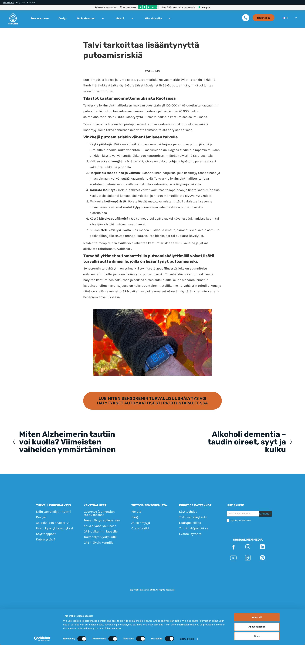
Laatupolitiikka (190, 523)
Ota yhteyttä (153, 18)
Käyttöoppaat (46, 534)
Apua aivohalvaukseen (100, 526)
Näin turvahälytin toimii (53, 511)
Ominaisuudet (86, 18)
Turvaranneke (40, 18)
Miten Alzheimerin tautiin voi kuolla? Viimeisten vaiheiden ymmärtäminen (67, 441)
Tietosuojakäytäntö (193, 517)
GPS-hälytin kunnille (98, 542)
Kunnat (31, 2)
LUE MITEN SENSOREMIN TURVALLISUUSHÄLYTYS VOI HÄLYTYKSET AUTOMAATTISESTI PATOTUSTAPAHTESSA (152, 400)
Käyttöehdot (188, 511)
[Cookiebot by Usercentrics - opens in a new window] (42, 638)
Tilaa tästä (263, 17)
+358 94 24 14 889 (188, 569)
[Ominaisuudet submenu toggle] (103, 18)
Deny (257, 636)
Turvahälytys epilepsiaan (102, 520)
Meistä (120, 18)
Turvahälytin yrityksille (100, 537)
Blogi (135, 517)
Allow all (257, 617)
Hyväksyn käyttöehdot (240, 520)
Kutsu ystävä (45, 539)
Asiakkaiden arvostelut (53, 523)
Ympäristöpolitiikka (193, 528)
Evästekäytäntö (190, 534)
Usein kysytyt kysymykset (54, 528)
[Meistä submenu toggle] (132, 18)
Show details (187, 638)
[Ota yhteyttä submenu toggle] (169, 18)
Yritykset (20, 2)
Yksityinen (8, 2)
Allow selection (256, 626)
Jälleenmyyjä (140, 523)
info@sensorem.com (219, 569)
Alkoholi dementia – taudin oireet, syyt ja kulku (247, 441)
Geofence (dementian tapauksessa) (99, 513)
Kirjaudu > (265, 513)
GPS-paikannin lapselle (101, 531)
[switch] (112, 638)
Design (62, 18)
